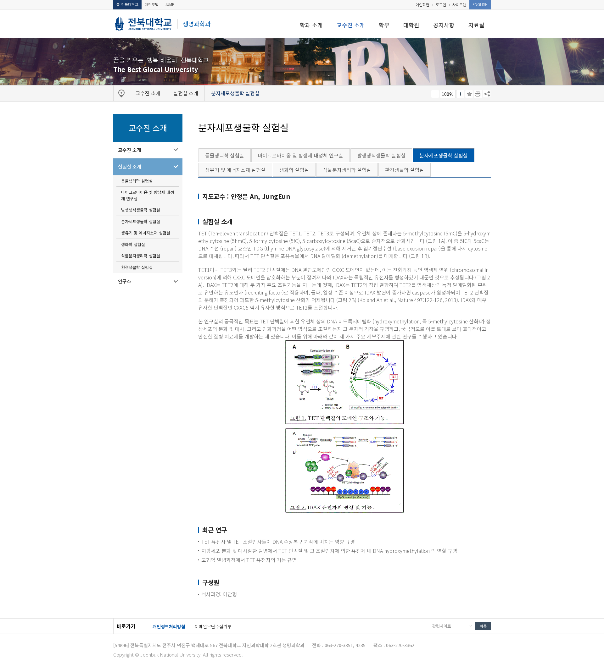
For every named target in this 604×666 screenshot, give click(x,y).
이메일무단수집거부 (213, 626)
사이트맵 (459, 4)
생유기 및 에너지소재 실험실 (145, 233)
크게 (460, 94)
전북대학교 (129, 4)
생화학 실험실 (133, 244)
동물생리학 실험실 (137, 181)
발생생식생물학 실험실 (140, 210)
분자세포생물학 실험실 (140, 221)
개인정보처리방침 (169, 626)
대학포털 (152, 4)
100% (448, 94)
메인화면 (422, 4)
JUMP (169, 4)
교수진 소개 (351, 25)
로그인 (441, 4)
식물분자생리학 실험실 (140, 256)
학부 (384, 25)
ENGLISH (480, 4)
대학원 (411, 25)
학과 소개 (311, 25)
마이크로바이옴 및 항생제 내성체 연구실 (147, 195)
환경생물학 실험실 (137, 267)
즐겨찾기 (469, 94)
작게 (435, 94)
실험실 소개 (129, 166)
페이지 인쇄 (478, 94)
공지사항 (444, 25)
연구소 (124, 281)
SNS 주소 (486, 93)
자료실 (476, 25)
